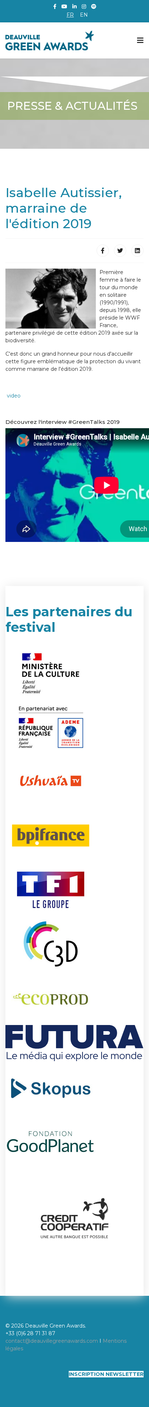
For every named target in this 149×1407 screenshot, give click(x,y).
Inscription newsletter (106, 1374)
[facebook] (54, 6)
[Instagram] (84, 6)
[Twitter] (120, 250)
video (14, 395)
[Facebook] (103, 250)
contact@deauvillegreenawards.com (51, 1341)
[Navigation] (140, 40)
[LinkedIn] (74, 6)
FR (70, 15)
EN (84, 15)
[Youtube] (64, 6)
